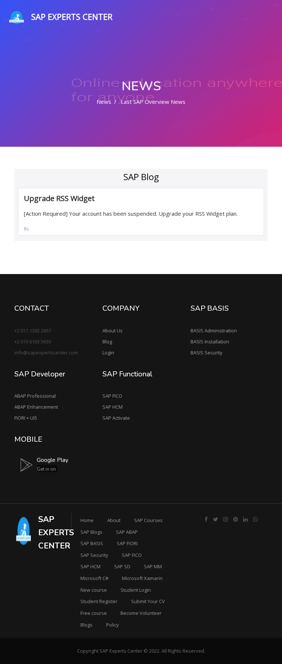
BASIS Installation (210, 341)
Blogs (86, 624)
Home (87, 520)
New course (93, 590)
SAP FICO (112, 396)
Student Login (135, 590)
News (104, 101)
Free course (93, 613)
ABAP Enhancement (36, 407)
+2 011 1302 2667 (32, 330)
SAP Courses (148, 520)
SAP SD (122, 566)
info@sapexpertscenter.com (46, 352)
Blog (107, 341)
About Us (112, 330)
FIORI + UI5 (25, 418)
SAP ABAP (127, 532)
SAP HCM (112, 407)
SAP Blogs (91, 532)
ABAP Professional (35, 396)
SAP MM (153, 566)
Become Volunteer (141, 613)
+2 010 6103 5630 (32, 341)
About (113, 520)
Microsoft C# (94, 578)
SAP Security (94, 555)
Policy (112, 624)
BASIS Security (207, 352)
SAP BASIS (91, 543)
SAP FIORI (127, 543)
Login (108, 352)
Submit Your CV (148, 601)
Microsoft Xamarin (142, 578)
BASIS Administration (214, 330)
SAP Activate (116, 418)
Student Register (99, 601)
